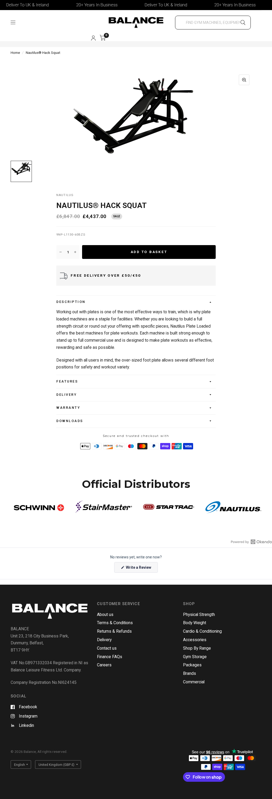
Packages (192, 664)
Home (15, 52)
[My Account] (93, 38)
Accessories (194, 639)
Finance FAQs (109, 656)
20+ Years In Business (87, 4)
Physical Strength (199, 614)
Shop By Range (197, 648)
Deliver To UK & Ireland (156, 4)
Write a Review (139, 569)
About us (105, 614)
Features (67, 381)
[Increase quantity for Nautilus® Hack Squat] (75, 252)
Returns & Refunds (114, 631)
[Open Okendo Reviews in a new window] (251, 541)
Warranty (68, 408)
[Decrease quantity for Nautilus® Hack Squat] (61, 252)
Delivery (66, 395)
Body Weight (194, 622)
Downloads (69, 421)
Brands (189, 673)
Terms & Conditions (115, 622)
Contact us (107, 648)
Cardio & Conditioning (202, 631)
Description (71, 302)
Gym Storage (195, 656)
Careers (104, 664)
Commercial (194, 681)
